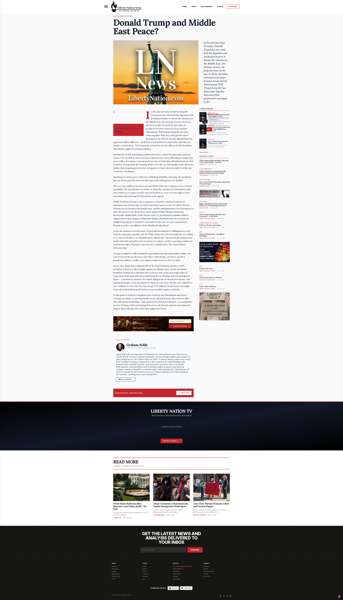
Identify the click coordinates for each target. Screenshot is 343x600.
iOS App (205, 574)
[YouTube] (227, 596)
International (176, 579)
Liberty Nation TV (178, 569)
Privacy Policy (116, 576)
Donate (205, 569)
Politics (144, 566)
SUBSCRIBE (233, 6)
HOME (184, 6)
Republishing (115, 574)
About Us (114, 566)
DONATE (220, 6)
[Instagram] (230, 596)
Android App (207, 576)
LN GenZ (175, 576)
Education (145, 576)
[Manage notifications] (339, 596)
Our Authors (115, 569)
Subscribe (195, 550)
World (144, 571)
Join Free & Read (180, 326)
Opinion (144, 569)
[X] (221, 596)
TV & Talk (145, 574)
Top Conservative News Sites (182, 566)
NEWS (194, 6)
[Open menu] (106, 6)
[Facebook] (224, 596)
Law (143, 579)
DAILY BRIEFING (206, 6)
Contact (114, 571)
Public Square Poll (208, 571)
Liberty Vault (176, 574)
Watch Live (176, 571)
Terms (113, 579)
